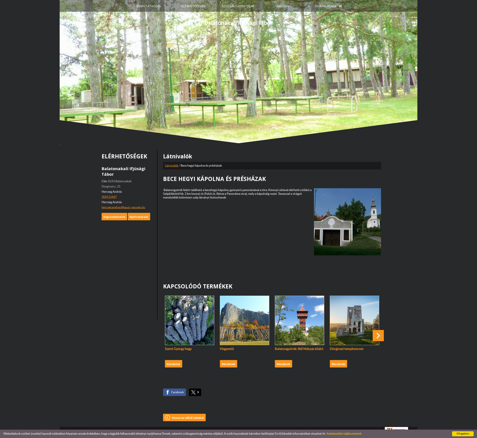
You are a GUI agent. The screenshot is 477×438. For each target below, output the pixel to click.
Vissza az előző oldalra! (188, 418)
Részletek (173, 364)
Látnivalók (171, 165)
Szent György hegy (178, 349)
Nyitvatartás (139, 217)
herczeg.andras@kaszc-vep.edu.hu (123, 207)
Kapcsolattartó (114, 217)
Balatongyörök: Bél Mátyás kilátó (299, 349)
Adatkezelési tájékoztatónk (344, 433)
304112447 (109, 196)
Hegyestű (227, 349)
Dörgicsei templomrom (347, 349)
